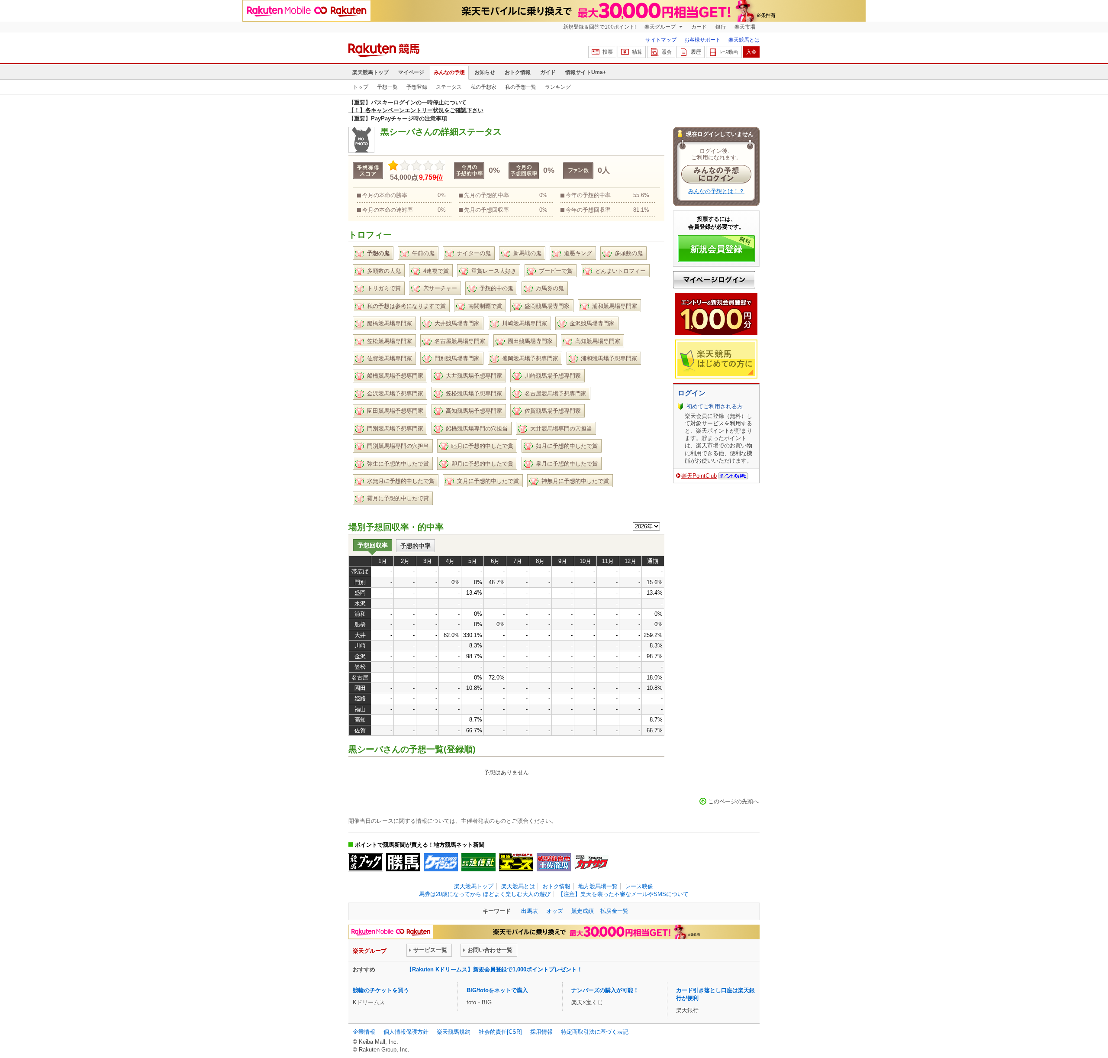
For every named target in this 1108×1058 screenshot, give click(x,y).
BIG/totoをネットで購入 (497, 990)
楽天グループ (660, 27)
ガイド (548, 72)
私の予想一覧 (520, 87)
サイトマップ (660, 40)
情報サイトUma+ (585, 72)
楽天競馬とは (744, 40)
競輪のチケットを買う (381, 990)
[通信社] (478, 862)
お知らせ (484, 72)
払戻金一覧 (614, 911)
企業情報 (364, 1032)
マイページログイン (714, 279)
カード (699, 27)
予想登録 (416, 87)
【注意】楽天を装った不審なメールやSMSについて (623, 894)
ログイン (691, 393)
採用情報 (541, 1032)
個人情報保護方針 (405, 1032)
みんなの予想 (449, 72)
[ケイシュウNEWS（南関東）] (441, 862)
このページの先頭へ (733, 801)
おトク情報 (518, 72)
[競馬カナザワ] (591, 862)
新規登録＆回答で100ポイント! (599, 27)
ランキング (558, 87)
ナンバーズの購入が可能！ (605, 990)
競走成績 (582, 911)
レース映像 (639, 886)
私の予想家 (483, 87)
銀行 (720, 27)
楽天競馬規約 (453, 1032)
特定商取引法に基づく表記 (594, 1032)
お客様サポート (702, 40)
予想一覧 (387, 87)
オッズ (554, 911)
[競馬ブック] (365, 862)
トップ (360, 87)
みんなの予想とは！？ (716, 191)
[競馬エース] (516, 862)
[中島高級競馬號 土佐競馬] (554, 862)
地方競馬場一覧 (598, 886)
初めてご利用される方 (714, 406)
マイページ (411, 72)
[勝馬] (403, 862)
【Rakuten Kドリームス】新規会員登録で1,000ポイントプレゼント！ (494, 969)
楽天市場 (744, 27)
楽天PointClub (699, 475)
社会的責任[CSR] (500, 1032)
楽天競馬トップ (370, 72)
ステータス (449, 87)
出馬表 (529, 911)
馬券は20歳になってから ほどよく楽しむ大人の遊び (485, 894)
